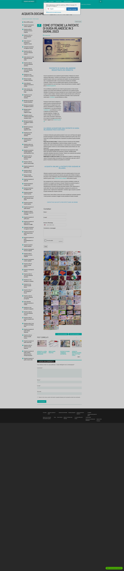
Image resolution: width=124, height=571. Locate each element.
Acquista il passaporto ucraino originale (29, 25)
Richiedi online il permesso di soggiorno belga (27, 111)
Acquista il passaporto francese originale (29, 250)
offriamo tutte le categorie (61, 178)
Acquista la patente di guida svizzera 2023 (29, 359)
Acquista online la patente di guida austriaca (28, 157)
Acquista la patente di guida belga (29, 166)
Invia (46, 246)
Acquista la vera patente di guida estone (27, 285)
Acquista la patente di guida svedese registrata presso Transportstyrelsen (29, 353)
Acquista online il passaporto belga (28, 171)
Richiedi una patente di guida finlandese (28, 101)
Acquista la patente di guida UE (29, 180)
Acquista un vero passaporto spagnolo (28, 308)
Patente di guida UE (51, 85)
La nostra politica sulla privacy (82, 4)
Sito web (39, 391)
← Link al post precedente (62, 334)
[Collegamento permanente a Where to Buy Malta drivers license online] (77, 344)
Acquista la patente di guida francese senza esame (29, 198)
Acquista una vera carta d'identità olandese (28, 96)
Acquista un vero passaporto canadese (28, 75)
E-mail (45, 217)
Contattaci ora (47, 110)
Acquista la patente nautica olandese (28, 245)
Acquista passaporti (71, 412)
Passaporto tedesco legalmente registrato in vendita (28, 213)
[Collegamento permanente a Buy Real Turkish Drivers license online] (65, 344)
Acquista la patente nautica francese (28, 193)
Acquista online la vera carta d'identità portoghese (28, 70)
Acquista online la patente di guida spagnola (28, 347)
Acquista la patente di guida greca (29, 217)
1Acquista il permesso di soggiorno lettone (29, 47)
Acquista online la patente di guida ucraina (41, 353)
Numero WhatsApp (48, 222)
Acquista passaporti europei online (28, 184)
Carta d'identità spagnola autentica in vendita (29, 85)
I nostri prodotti (68, 1)
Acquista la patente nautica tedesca (28, 203)
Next (80, 337)
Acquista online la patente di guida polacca (28, 265)
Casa (45, 1)
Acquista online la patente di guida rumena (28, 336)
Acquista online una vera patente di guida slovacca (28, 146)
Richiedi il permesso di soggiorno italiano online (28, 122)
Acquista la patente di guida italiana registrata (29, 331)
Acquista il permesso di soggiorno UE (28, 188)
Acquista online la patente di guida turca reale (64, 353)
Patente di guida (36, 18)
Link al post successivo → (75, 334)
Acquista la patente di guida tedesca (29, 207)
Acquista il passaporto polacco (29, 270)
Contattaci (58, 1)
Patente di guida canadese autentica (28, 79)
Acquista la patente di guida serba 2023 (53, 353)
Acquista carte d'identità (63, 412)
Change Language (72, 9)
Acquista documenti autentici (27, 18)
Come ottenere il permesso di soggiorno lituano (28, 42)
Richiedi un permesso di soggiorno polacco (29, 105)
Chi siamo (51, 1)
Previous (77, 337)
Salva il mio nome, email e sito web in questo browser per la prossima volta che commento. (59, 397)
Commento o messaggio (50, 228)
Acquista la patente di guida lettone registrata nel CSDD (29, 223)
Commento (40, 368)
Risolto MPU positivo (28, 22)
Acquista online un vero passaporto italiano (28, 140)
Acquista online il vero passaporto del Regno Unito (29, 325)
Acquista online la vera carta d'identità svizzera (28, 52)
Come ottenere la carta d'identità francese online (29, 58)
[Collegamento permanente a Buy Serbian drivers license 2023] (53, 344)
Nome (45, 212)
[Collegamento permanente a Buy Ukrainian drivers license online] (42, 344)
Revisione (98, 420)
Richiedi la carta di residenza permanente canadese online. (29, 117)
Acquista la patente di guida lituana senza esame (29, 233)
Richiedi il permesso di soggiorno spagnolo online (28, 128)
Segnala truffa (99, 419)
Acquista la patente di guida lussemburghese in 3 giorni (29, 239)
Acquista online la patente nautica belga (29, 162)
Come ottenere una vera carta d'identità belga (28, 90)
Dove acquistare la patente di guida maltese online (76, 353)
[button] (114, 568)
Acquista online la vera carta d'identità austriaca (28, 64)
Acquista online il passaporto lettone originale (28, 31)
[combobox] (45, 225)
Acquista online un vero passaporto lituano (28, 36)
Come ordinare (59, 417)
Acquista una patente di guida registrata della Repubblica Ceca (29, 151)
